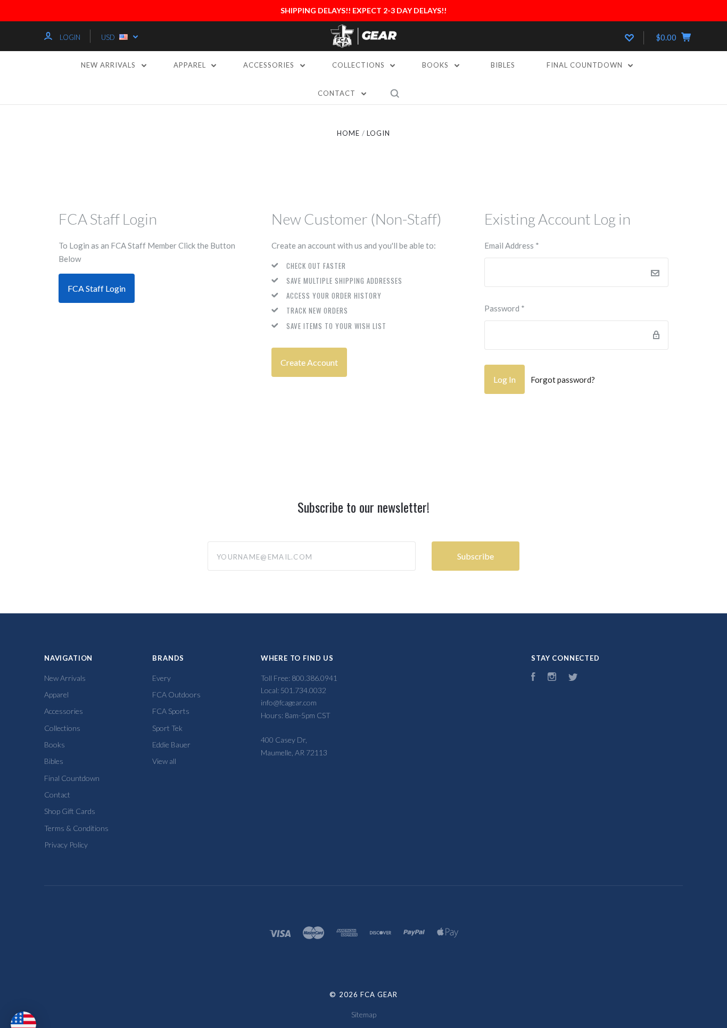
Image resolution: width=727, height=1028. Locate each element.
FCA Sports (170, 711)
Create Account (309, 362)
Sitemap (363, 1014)
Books (436, 65)
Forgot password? (563, 379)
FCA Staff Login (97, 288)
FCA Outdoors (176, 694)
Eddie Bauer (171, 744)
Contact (338, 93)
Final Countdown (586, 65)
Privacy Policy (66, 844)
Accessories (269, 65)
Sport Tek (167, 728)
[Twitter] (573, 677)
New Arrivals (109, 65)
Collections (359, 65)
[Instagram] (552, 677)
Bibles (503, 65)
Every (161, 677)
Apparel (191, 65)
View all (164, 761)
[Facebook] (533, 677)
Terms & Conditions (76, 828)
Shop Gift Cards (69, 811)
